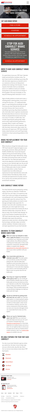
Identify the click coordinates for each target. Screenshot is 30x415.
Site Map (2, 396)
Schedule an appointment (13, 323)
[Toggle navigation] (28, 3)
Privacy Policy (15, 396)
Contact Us (22, 396)
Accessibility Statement (10, 398)
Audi (5, 393)
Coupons (15, 30)
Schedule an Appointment (15, 36)
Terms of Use (8, 396)
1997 (14, 393)
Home (2, 393)
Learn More (9, 379)
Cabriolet (9, 393)
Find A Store (15, 25)
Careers (2, 398)
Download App (10, 388)
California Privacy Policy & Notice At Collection (9, 401)
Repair (17, 393)
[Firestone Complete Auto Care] (6, 3)
